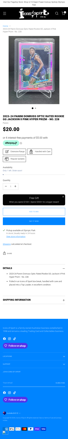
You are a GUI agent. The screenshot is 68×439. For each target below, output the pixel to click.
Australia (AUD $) (12, 413)
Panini (5, 123)
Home (5, 26)
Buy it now (34, 221)
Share (9, 253)
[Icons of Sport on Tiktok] (15, 339)
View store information (15, 236)
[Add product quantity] (15, 186)
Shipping (7, 244)
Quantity (6, 180)
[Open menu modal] (4, 13)
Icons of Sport (21, 418)
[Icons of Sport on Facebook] (5, 339)
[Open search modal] (56, 13)
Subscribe (60, 383)
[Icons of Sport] (34, 13)
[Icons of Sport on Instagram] (10, 339)
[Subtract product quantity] (6, 186)
